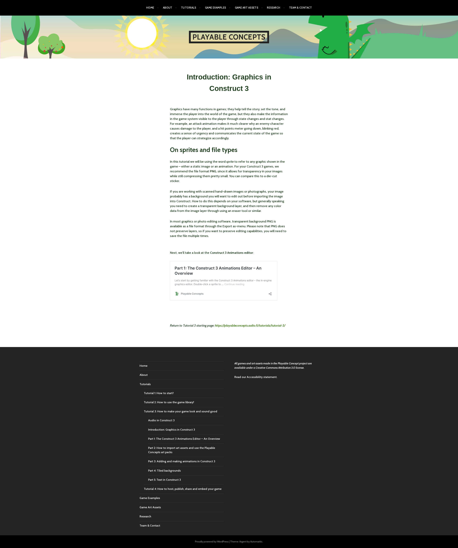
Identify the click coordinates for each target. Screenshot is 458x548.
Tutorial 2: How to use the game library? (169, 402)
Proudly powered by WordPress (211, 541)
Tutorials (188, 7)
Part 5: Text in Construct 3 (164, 479)
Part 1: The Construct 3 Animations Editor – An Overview (184, 438)
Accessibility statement (262, 377)
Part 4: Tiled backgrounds (164, 470)
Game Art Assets (246, 7)
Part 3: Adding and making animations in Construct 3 (181, 461)
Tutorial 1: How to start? (159, 393)
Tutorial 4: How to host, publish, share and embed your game (182, 489)
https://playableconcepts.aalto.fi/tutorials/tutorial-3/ (250, 326)
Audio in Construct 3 (161, 420)
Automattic (256, 541)
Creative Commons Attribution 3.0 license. (280, 367)
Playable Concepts (229, 37)
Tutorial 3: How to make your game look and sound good (180, 411)
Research (273, 7)
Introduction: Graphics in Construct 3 (171, 429)
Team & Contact (300, 7)
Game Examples (215, 7)
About (167, 7)
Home (150, 7)
